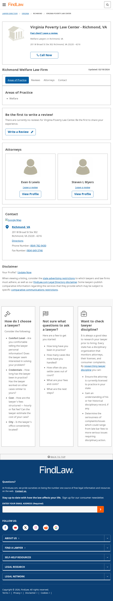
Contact (62, 80)
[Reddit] (46, 527)
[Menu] (4, 4)
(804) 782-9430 (38, 245)
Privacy (17, 592)
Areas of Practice (17, 80)
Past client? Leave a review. (44, 33)
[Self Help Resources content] (107, 557)
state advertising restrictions (59, 278)
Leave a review (30, 187)
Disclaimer (30, 592)
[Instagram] (36, 527)
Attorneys (49, 80)
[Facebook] (5, 527)
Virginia (25, 13)
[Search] (107, 4)
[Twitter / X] (25, 527)
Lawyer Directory (10, 13)
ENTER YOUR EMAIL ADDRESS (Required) (22, 503)
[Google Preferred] (56, 527)
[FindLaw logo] (17, 4)
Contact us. (21, 491)
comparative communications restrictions (34, 289)
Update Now (24, 272)
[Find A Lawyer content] (107, 548)
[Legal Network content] (107, 576)
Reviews (35, 80)
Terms (5, 592)
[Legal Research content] (107, 567)
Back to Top (58, 456)
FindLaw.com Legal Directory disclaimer (55, 282)
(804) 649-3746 (35, 250)
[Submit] (100, 509)
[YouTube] (15, 527)
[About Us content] (107, 538)
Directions (17, 240)
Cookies (45, 592)
